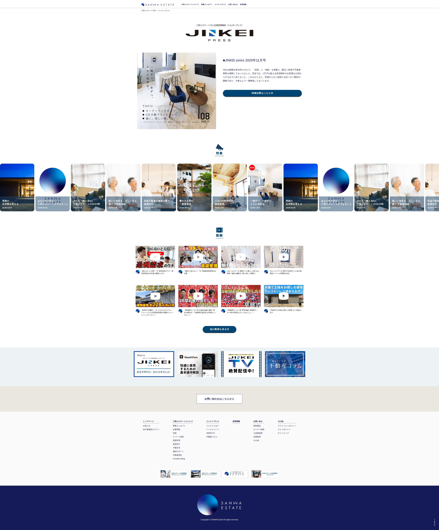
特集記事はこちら (261, 93)
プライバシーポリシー (287, 426)
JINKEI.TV (210, 433)
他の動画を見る (218, 329)
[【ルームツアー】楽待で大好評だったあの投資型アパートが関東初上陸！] (283, 257)
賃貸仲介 (176, 444)
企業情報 (176, 429)
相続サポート (178, 451)
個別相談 (257, 426)
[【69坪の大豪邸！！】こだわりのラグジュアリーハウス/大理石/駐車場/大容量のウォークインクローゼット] (155, 296)
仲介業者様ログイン (151, 429)
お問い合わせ (233, 4)
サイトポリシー (284, 429)
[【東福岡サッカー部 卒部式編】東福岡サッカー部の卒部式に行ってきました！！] (241, 296)
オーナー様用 (258, 429)
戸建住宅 (176, 448)
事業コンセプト (206, 4)
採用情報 (243, 4)
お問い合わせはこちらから (219, 398)
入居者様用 (257, 433)
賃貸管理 (176, 440)
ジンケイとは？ (212, 426)
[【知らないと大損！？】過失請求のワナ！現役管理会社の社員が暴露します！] (155, 257)
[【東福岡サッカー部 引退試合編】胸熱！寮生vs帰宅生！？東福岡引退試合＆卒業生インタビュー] (198, 296)
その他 (256, 440)
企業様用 (257, 437)
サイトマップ (283, 433)
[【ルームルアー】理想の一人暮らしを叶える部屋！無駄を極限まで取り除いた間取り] (241, 257)
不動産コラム (211, 437)
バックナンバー (212, 429)
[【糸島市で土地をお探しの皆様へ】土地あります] (283, 296)
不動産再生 (177, 455)
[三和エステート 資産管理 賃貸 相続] (174, 474)
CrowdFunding (179, 459)
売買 (175, 433)
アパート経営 (178, 437)
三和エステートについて (190, 4)
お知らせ (146, 426)
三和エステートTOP (148, 10)
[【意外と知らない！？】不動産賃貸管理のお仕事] (198, 257)
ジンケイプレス (220, 4)
